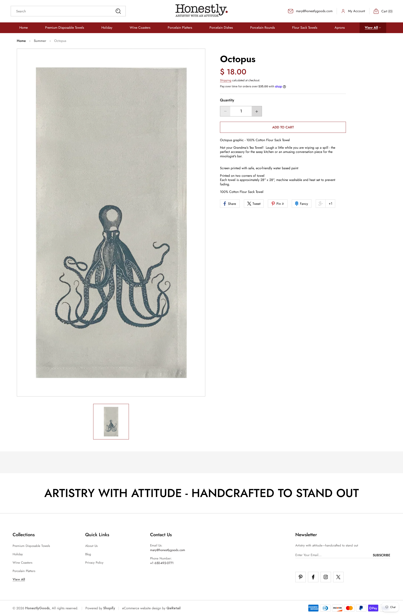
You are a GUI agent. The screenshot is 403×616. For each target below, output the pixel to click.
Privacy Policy (94, 562)
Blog (88, 554)
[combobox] (68, 11)
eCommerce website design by (143, 608)
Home (21, 40)
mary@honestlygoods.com (167, 550)
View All (19, 579)
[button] (373, 27)
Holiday (18, 554)
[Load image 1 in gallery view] (111, 421)
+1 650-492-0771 (162, 563)
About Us (91, 546)
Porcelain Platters (24, 571)
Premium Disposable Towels (31, 546)
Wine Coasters (22, 562)
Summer (40, 40)
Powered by (100, 608)
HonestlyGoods (37, 608)
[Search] (118, 11)
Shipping (225, 80)
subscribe (381, 555)
